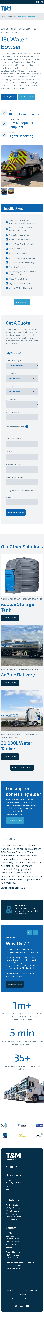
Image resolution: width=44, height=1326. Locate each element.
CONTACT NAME (13, 439)
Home (3, 16)
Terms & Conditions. (27, 490)
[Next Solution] (35, 932)
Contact (9, 1192)
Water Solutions (27, 29)
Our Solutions (15, 820)
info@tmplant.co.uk (13, 1255)
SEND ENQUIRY (14, 512)
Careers (9, 1186)
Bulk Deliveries (8, 29)
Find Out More (10, 618)
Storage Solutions (32, 599)
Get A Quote (9, 97)
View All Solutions (22, 768)
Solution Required (15, 361)
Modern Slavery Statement (22, 1299)
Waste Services (31, 734)
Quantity (11, 399)
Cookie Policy (22, 1294)
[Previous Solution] (29, 932)
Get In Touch (26, 97)
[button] (3, 894)
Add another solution (15, 426)
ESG (7, 1189)
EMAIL (9, 452)
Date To (10, 386)
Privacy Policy (12, 1290)
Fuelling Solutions (10, 599)
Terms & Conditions (29, 1290)
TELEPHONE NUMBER (15, 477)
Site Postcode (13, 412)
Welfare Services (10, 32)
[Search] (36, 8)
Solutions (12, 16)
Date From (11, 373)
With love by (20, 1306)
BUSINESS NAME (13, 464)
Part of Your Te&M (13, 1183)
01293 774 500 (12, 1258)
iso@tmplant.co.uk (13, 1268)
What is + (13, 497)
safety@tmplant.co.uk (14, 1265)
